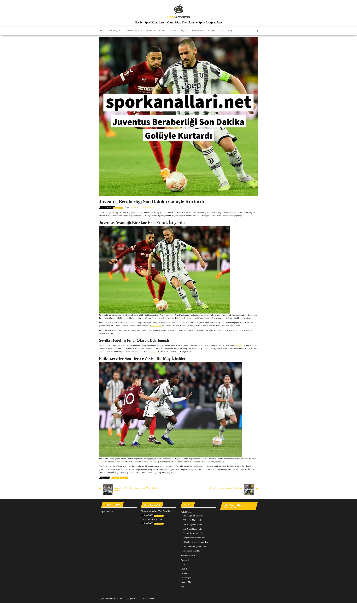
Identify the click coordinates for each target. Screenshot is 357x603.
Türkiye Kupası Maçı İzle (193, 533)
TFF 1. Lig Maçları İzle (192, 520)
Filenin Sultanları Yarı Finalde (155, 511)
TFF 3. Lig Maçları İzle (192, 529)
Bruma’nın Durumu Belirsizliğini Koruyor (226, 488)
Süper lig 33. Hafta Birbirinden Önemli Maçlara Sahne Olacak (136, 489)
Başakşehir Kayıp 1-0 (151, 519)
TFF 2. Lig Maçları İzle (192, 525)
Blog (229, 30)
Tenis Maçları (198, 30)
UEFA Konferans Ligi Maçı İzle (195, 542)
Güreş (162, 30)
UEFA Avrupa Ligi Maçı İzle (194, 546)
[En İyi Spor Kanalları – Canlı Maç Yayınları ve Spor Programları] (101, 31)
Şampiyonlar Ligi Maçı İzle (194, 538)
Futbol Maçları (113, 30)
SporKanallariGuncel (142, 207)
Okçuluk (184, 30)
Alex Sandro (156, 326)
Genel (124, 478)
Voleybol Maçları (215, 30)
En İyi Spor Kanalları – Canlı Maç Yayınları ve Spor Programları (178, 22)
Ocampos (153, 351)
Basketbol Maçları (134, 30)
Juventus (237, 345)
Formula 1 (150, 30)
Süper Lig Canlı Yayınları (193, 516)
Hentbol (172, 30)
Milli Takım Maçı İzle (191, 551)
